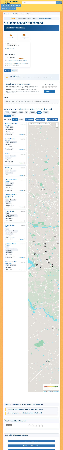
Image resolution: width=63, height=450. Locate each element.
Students (21, 119)
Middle (21, 112)
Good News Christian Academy (11, 180)
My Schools (29, 119)
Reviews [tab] (7, 70)
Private (39, 112)
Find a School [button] (5, 5)
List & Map (7, 116)
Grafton (7, 154)
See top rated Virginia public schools (17, 60)
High (26, 112)
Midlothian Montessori (8, 168)
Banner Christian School (10, 225)
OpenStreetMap (56, 391)
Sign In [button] (5, 8)
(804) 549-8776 (10, 48)
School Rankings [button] (15, 5)
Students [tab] (14, 70)
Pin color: (52, 119)
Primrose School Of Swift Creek (10, 262)
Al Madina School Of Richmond (11, 124)
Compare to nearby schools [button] (31, 441)
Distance (15, 119)
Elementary (14, 112)
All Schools (45, 112)
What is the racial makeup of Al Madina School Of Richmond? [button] (25, 409)
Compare (22, 134)
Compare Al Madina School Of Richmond (17, 63)
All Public (7, 112)
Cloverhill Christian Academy (10, 244)
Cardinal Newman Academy (10, 139)
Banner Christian (10, 211)
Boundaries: (40, 119)
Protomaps (50, 391)
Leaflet (45, 391)
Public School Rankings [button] (31, 445)
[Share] (60, 2)
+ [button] (57, 124)
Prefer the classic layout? (45, 18)
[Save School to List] (24, 134)
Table (13, 116)
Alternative (32, 112)
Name (9, 119)
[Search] (57, 2)
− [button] (57, 126)
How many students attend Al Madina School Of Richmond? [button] (25, 413)
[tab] (31, 409)
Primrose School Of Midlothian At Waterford (10, 196)
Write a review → (49, 91)
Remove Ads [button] (12, 8)
